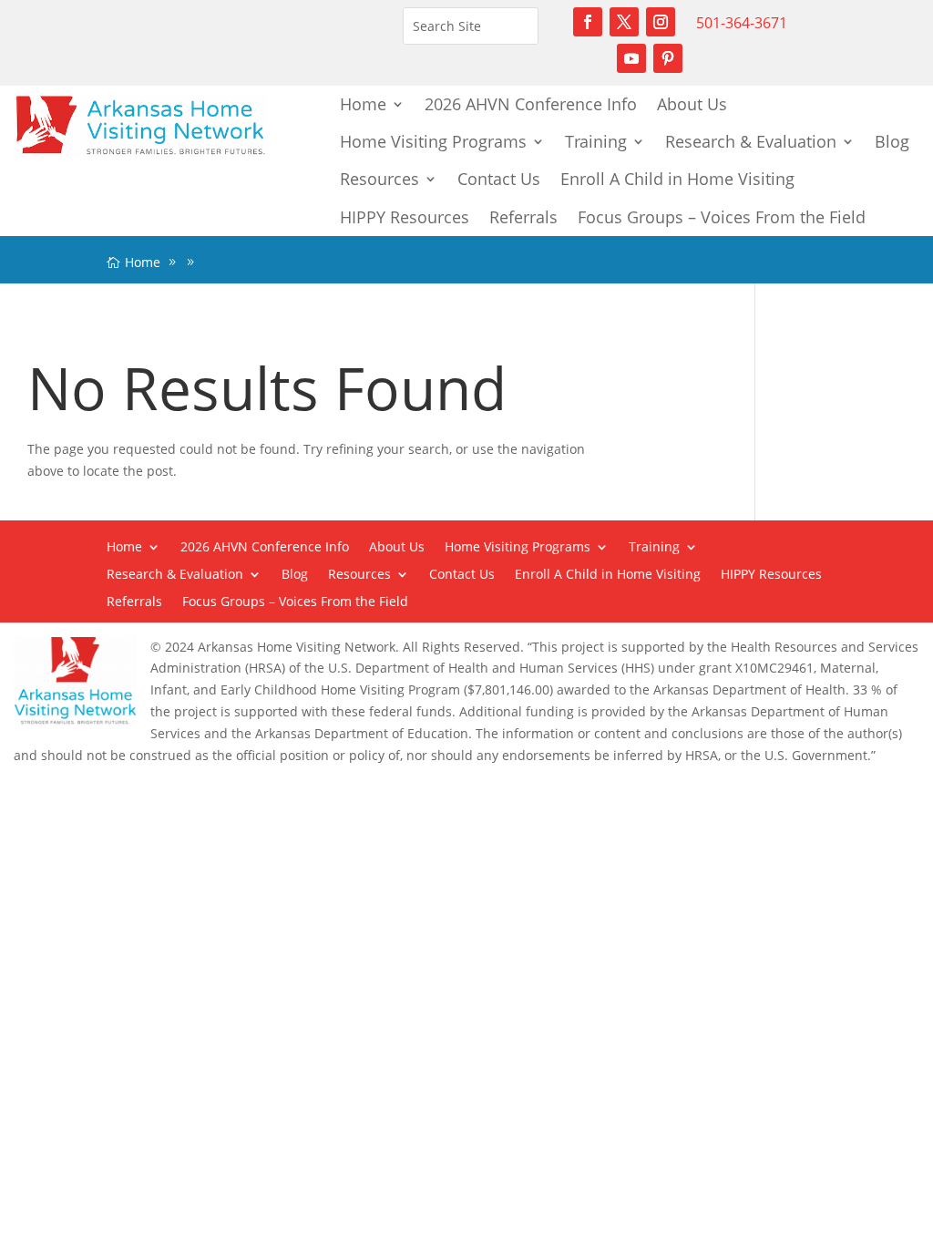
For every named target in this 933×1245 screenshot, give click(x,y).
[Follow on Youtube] (631, 58)
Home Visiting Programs (433, 141)
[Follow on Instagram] (660, 21)
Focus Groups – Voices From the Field (722, 217)
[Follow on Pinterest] (667, 58)
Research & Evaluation (750, 141)
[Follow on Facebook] (587, 21)
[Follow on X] (624, 21)
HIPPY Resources (404, 217)
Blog (892, 141)
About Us (692, 104)
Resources (379, 179)
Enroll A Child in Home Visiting (677, 179)
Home (363, 104)
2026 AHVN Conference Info (531, 104)
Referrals (523, 217)
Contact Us (498, 179)
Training (596, 141)
